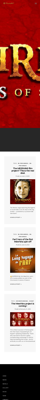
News (5, 380)
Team (4, 395)
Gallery (6, 387)
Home (4, 376)
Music (5, 391)
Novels (5, 384)
